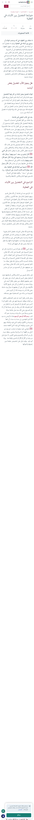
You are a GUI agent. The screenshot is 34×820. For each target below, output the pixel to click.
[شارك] (3, 811)
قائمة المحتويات (23, 33)
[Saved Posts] (2, 2)
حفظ (30, 28)
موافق (18, 815)
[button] (16, 28)
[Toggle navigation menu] (31, 2)
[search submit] (6, 6)
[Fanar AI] (3, 816)
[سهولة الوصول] (6, 2)
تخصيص (20, 810)
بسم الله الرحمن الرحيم (21, 316)
